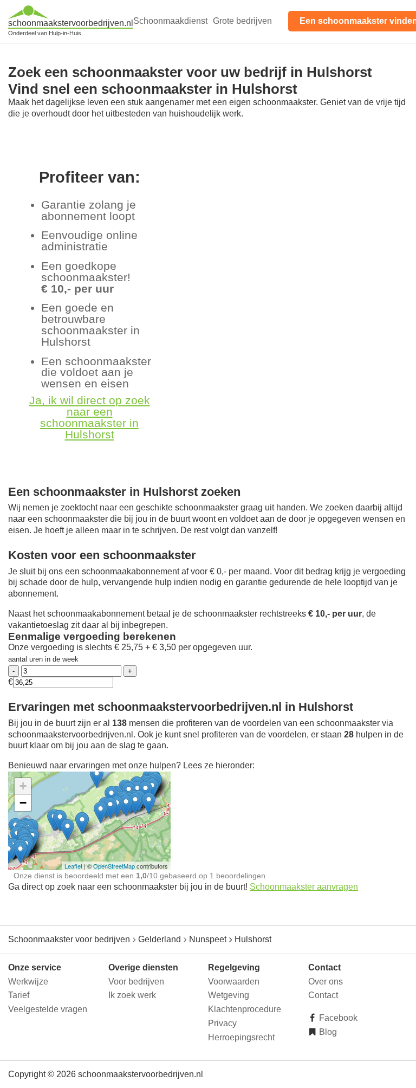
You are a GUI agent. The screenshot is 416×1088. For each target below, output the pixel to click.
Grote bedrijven (242, 20)
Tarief (18, 995)
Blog (327, 1032)
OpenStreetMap (114, 866)
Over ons (325, 981)
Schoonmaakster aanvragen (304, 886)
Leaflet (73, 866)
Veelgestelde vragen (47, 1009)
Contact (323, 995)
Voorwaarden (233, 981)
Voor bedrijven (136, 981)
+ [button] (23, 786)
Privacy (222, 1023)
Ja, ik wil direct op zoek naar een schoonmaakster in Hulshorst (89, 417)
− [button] (23, 802)
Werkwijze (28, 981)
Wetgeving (228, 995)
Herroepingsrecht (241, 1037)
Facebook (337, 1017)
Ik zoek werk (132, 995)
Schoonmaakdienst (170, 20)
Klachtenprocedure (244, 1009)
